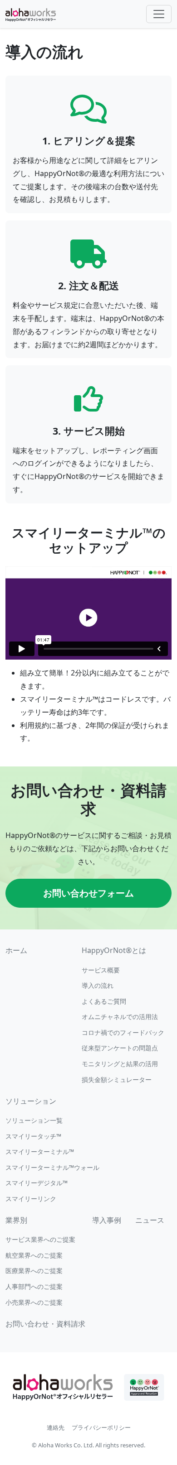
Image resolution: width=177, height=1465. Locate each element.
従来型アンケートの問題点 (120, 1048)
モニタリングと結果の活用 (120, 1063)
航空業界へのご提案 (34, 1255)
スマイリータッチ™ (33, 1136)
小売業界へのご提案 (34, 1302)
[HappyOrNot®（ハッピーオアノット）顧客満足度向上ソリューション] (30, 14)
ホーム (16, 950)
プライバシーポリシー (101, 1427)
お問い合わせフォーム (88, 893)
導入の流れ (97, 985)
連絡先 (55, 1427)
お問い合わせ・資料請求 (45, 1324)
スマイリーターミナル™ (39, 1151)
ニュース (149, 1220)
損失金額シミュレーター (117, 1079)
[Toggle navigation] (159, 14)
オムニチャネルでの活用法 (120, 1016)
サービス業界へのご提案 (40, 1239)
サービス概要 (101, 970)
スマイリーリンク (30, 1198)
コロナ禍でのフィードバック (123, 1032)
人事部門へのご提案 (34, 1286)
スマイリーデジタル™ (36, 1182)
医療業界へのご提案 (34, 1270)
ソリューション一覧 (34, 1120)
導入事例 (106, 1220)
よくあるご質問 (104, 1001)
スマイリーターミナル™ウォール (52, 1167)
